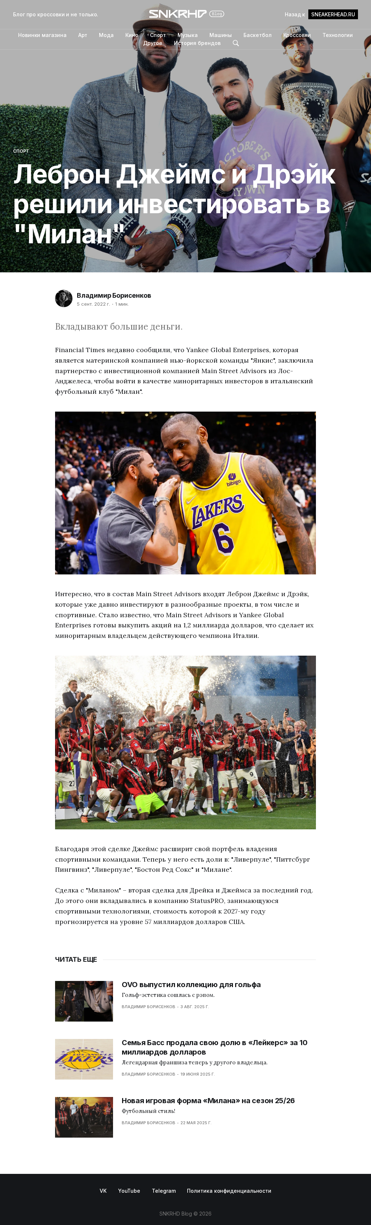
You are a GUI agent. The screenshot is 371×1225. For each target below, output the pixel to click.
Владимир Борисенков (114, 295)
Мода (106, 35)
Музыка (188, 35)
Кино (131, 35)
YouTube (129, 1191)
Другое (152, 43)
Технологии (337, 35)
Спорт (158, 35)
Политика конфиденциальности (229, 1191)
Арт (83, 35)
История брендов (197, 43)
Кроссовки (297, 35)
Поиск (235, 43)
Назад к (320, 14)
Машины (220, 35)
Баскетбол (257, 35)
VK (103, 1191)
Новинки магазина (42, 35)
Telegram (163, 1191)
